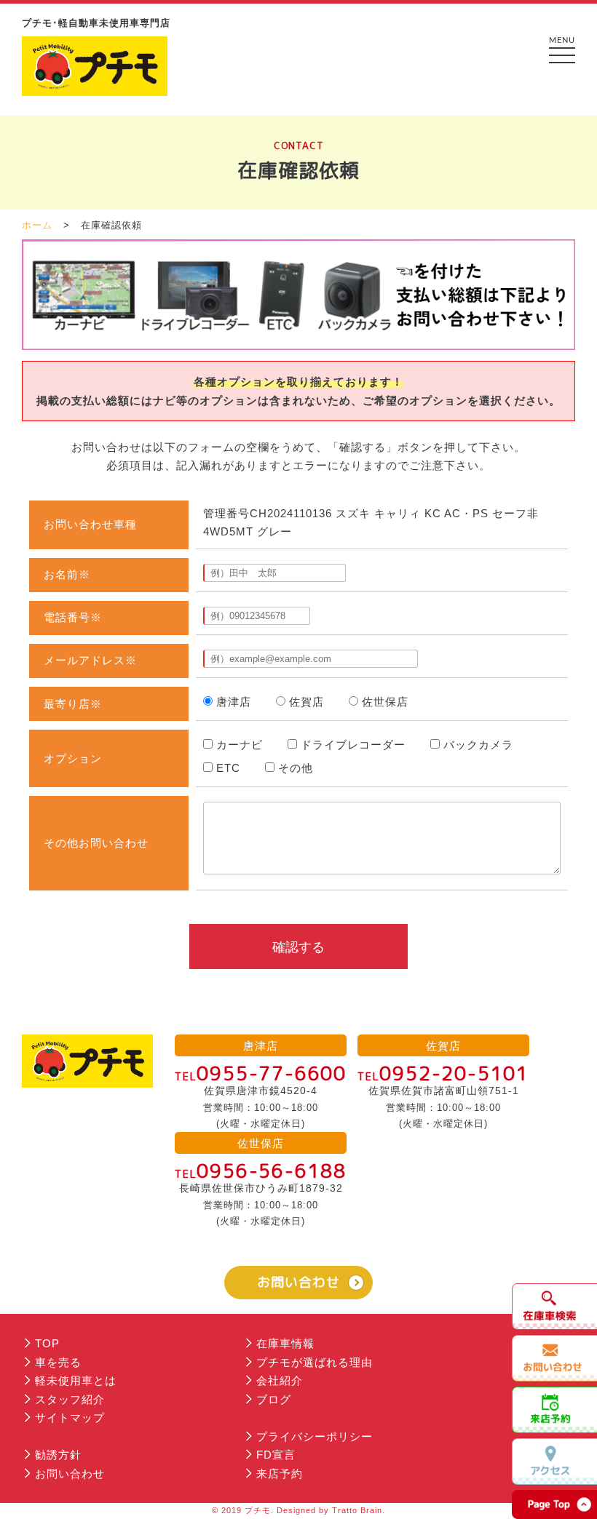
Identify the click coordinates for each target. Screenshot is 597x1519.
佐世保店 (385, 701)
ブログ (273, 1399)
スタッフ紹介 (70, 1399)
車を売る (58, 1362)
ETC (228, 768)
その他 (295, 768)
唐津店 (233, 701)
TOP (47, 1343)
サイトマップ (70, 1417)
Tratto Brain (357, 1510)
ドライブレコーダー (353, 744)
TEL (261, 1076)
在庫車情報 (285, 1343)
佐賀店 (306, 701)
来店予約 (279, 1473)
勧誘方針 (58, 1454)
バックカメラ (478, 744)
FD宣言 (276, 1454)
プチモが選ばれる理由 (314, 1362)
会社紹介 (279, 1380)
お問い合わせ (298, 1282)
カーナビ (239, 744)
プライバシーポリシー (314, 1436)
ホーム (37, 225)
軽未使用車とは (75, 1380)
